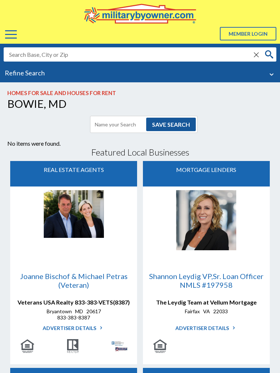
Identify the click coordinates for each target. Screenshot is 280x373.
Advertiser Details (70, 328)
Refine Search (25, 73)
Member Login (248, 34)
